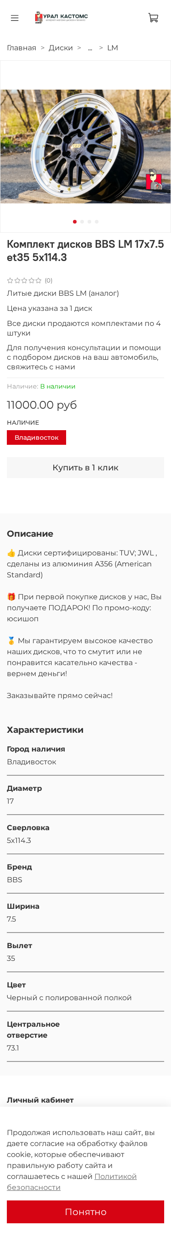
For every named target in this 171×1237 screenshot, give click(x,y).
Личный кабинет (40, 1100)
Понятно (86, 1211)
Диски (61, 47)
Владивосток (36, 437)
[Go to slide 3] (89, 222)
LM (112, 47)
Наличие (23, 422)
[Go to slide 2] (82, 222)
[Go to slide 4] (96, 222)
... (90, 48)
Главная (21, 47)
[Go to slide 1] (75, 222)
